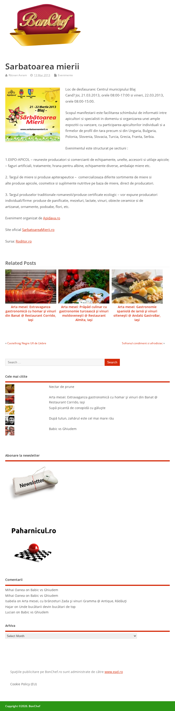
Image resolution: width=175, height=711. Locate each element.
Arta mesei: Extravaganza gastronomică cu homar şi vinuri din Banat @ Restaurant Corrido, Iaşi (30, 313)
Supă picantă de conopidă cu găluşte (77, 408)
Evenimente (65, 75)
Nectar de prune (61, 387)
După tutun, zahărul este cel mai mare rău (81, 418)
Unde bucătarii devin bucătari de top (47, 607)
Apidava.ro (51, 218)
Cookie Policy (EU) (23, 684)
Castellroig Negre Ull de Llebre (26, 343)
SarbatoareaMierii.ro (38, 229)
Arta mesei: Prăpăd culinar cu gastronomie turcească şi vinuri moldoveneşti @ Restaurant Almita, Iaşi (83, 313)
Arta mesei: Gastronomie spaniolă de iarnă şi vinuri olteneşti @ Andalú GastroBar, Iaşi (137, 313)
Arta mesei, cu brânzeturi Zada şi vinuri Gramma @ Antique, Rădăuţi (74, 601)
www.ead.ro (114, 672)
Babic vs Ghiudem (63, 429)
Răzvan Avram (18, 75)
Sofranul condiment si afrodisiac (142, 343)
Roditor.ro (24, 241)
